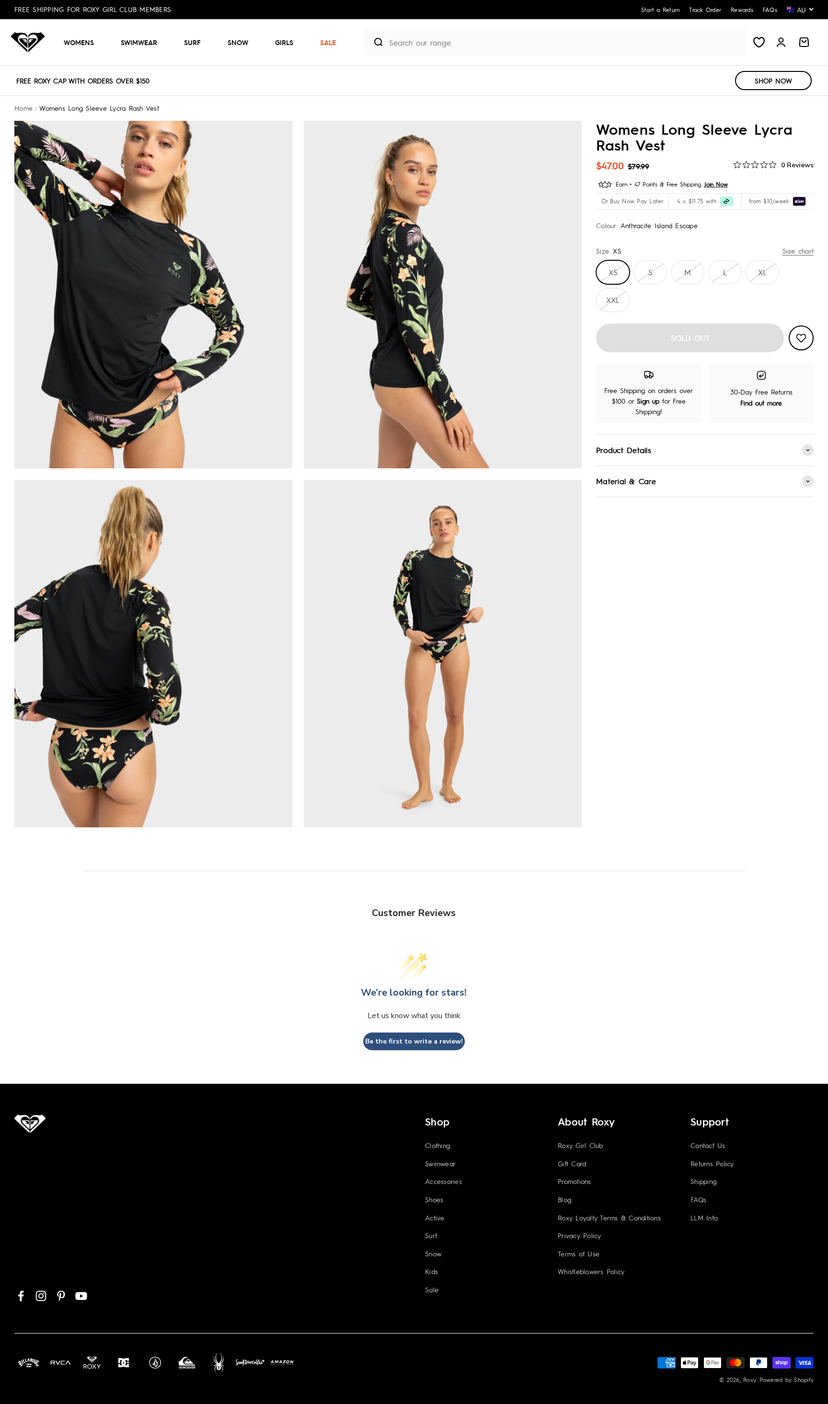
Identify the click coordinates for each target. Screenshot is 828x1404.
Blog (564, 1199)
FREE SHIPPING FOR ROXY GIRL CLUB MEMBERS (92, 9)
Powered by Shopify (786, 1379)
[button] (82, 42)
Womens (79, 42)
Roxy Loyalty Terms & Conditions (609, 1217)
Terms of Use (578, 1253)
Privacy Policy (579, 1235)
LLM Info (704, 1217)
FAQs (698, 1199)
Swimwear (139, 42)
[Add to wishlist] (801, 337)
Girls (284, 42)
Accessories (443, 1181)
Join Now (716, 184)
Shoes (434, 1199)
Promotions (574, 1181)
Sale (328, 42)
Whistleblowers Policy (591, 1271)
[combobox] (565, 42)
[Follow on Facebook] (20, 1295)
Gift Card (572, 1163)
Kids (431, 1271)
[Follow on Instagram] (40, 1295)
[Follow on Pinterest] (61, 1295)
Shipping (703, 1181)
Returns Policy (712, 1163)
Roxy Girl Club (580, 1145)
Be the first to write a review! (414, 1041)
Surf (192, 42)
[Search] (374, 42)
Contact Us (707, 1145)
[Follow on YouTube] (81, 1295)
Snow (238, 42)
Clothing (437, 1145)
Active (435, 1217)
